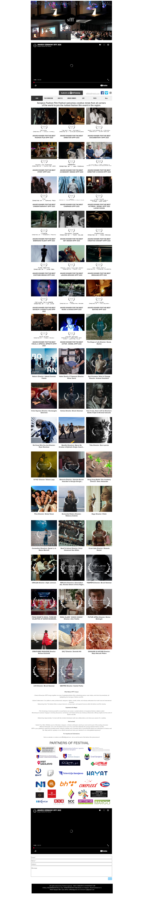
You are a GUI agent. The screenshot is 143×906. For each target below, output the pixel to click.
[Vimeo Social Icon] (106, 92)
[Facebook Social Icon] (102, 92)
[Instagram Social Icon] (110, 92)
